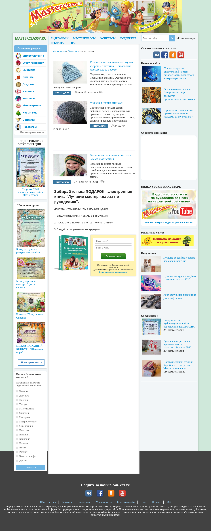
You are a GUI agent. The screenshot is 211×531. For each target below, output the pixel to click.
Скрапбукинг (26, 426)
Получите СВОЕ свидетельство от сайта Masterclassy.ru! (30, 192)
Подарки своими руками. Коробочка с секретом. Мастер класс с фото (178, 365)
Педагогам (30, 126)
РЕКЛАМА (57, 43)
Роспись (23, 452)
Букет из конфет (33, 62)
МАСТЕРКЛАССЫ (84, 38)
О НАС (72, 43)
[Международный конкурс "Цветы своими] (30, 266)
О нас (144, 502)
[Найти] (172, 38)
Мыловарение (32, 105)
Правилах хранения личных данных (113, 272)
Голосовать (30, 467)
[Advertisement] (109, 141)
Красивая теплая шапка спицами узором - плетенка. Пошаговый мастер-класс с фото (111, 66)
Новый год (30, 112)
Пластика (24, 430)
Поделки (24, 400)
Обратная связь (48, 502)
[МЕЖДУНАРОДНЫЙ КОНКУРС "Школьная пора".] (30, 331)
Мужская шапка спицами (106, 102)
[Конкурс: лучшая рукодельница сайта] (30, 218)
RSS (169, 502)
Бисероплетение (33, 55)
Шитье (22, 447)
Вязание (28, 77)
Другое (23, 460)
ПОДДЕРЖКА (128, 38)
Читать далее (62, 92)
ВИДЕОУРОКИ (59, 38)
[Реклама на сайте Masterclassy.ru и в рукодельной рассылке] (167, 245)
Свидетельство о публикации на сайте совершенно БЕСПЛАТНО (179, 323)
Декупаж (28, 84)
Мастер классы (104, 502)
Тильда (23, 404)
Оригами (29, 119)
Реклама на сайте (126, 502)
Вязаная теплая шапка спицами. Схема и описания (111, 157)
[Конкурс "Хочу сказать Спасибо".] (30, 301)
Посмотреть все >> (31, 362)
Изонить (28, 91)
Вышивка (29, 70)
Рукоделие (24, 417)
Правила (156, 502)
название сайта (30, 38)
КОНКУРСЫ (108, 38)
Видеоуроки (84, 502)
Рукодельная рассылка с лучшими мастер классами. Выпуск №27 (177, 344)
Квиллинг (29, 98)
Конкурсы (67, 502)
